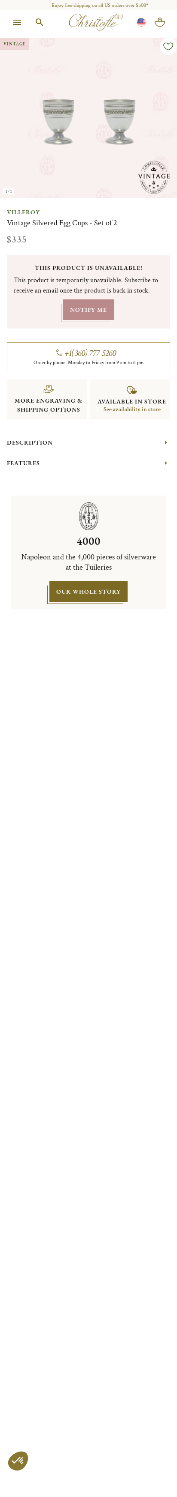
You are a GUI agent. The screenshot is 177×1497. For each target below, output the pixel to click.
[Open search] (39, 22)
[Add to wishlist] (168, 46)
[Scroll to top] (152, 1472)
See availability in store (132, 409)
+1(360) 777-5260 (90, 353)
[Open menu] (17, 22)
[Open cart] (159, 22)
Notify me (88, 310)
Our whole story (88, 591)
